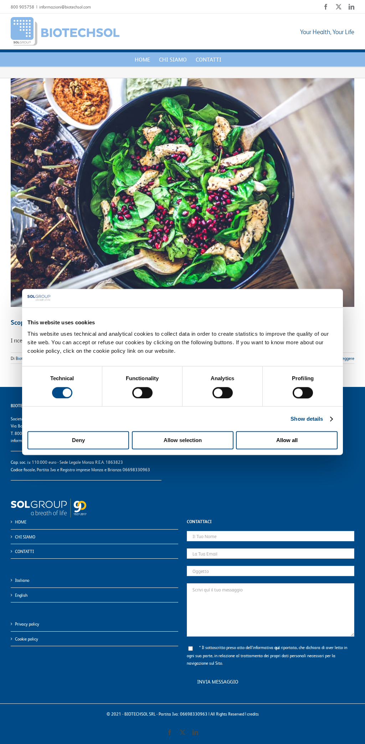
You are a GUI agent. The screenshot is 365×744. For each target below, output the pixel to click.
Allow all (287, 440)
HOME (20, 522)
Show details (307, 419)
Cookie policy (26, 639)
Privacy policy (27, 624)
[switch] (142, 392)
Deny (78, 440)
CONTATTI (24, 551)
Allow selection (183, 440)
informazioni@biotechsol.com (65, 7)
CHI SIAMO (25, 537)
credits (253, 714)
